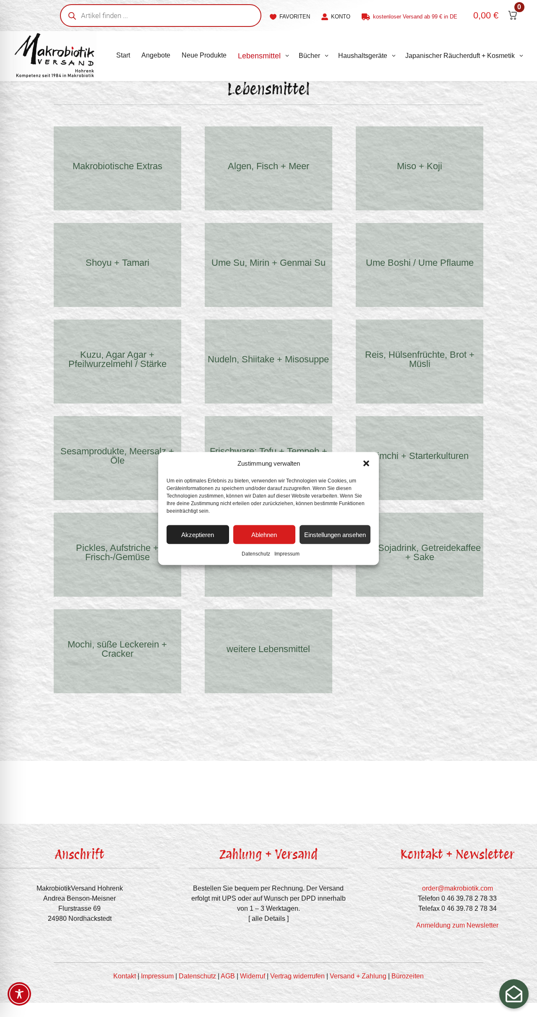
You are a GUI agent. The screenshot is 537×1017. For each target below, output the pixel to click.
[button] (366, 463)
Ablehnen (264, 534)
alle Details (268, 918)
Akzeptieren (197, 534)
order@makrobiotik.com (457, 888)
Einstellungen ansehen (335, 534)
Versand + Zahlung (358, 976)
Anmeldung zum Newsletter (457, 925)
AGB (228, 976)
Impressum (287, 554)
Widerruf (252, 976)
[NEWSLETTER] (514, 994)
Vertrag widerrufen (297, 976)
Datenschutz (256, 554)
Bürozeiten (407, 976)
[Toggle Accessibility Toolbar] (19, 994)
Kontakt (124, 976)
